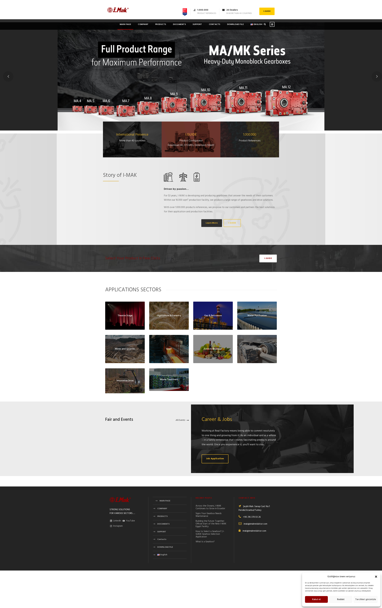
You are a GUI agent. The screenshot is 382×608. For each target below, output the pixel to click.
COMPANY (143, 24)
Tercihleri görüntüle (365, 599)
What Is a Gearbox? (205, 541)
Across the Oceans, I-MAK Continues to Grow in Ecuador (210, 507)
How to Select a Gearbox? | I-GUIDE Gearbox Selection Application (210, 534)
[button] (376, 576)
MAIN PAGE (125, 24)
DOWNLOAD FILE (235, 24)
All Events (180, 420)
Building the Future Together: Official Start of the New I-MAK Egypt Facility (211, 523)
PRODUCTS (160, 24)
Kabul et (316, 599)
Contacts (214, 24)
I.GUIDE (267, 11)
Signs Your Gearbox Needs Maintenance (209, 515)
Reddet (341, 599)
